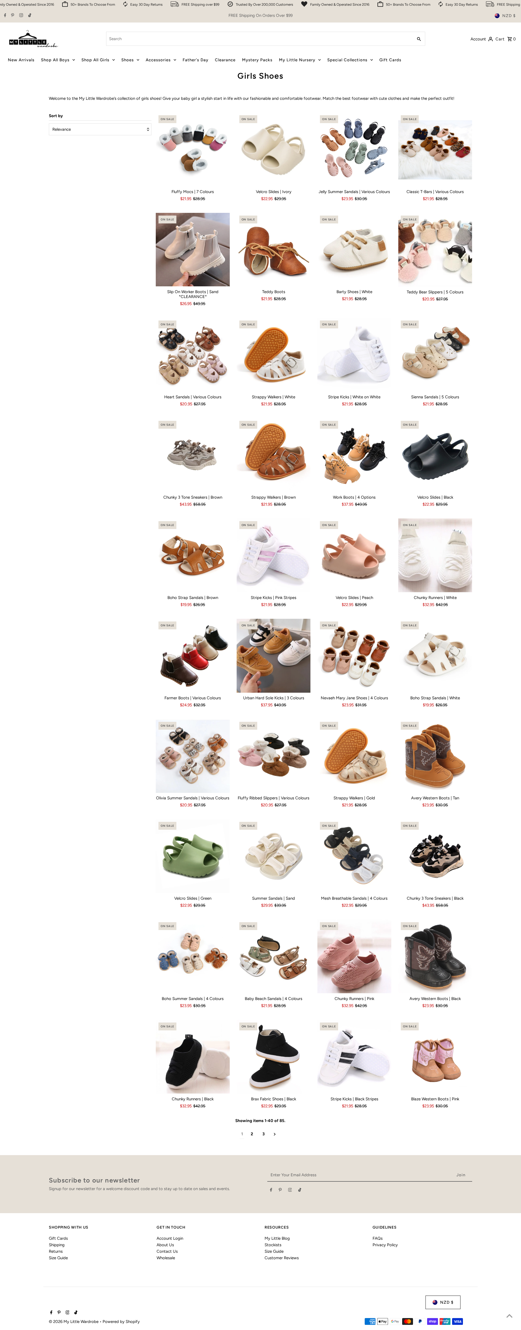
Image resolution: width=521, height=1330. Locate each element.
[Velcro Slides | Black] (435, 455)
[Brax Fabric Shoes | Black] (274, 1057)
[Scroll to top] (509, 1316)
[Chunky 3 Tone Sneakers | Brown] (193, 455)
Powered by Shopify (121, 1321)
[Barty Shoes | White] (354, 250)
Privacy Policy (385, 1244)
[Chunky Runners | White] (435, 555)
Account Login (170, 1238)
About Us (165, 1244)
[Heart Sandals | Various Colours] (193, 355)
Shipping (57, 1244)
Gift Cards (58, 1238)
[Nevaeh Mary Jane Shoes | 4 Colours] (354, 656)
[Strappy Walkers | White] (274, 355)
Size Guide (58, 1257)
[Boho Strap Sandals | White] (435, 656)
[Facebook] (4, 15)
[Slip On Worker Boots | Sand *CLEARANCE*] (193, 250)
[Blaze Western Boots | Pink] (435, 1057)
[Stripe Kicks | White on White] (354, 355)
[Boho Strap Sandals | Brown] (193, 555)
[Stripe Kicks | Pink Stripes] (274, 555)
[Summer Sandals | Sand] (274, 856)
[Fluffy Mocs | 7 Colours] (193, 150)
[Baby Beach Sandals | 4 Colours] (274, 956)
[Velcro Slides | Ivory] (274, 150)
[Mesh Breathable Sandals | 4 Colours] (354, 856)
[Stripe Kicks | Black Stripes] (354, 1057)
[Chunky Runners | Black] (193, 1057)
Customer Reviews (282, 1257)
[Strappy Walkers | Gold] (354, 756)
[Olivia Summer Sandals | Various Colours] (193, 756)
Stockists (273, 1244)
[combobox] (259, 39)
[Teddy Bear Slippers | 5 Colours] (435, 250)
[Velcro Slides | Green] (193, 856)
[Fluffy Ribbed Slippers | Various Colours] (274, 756)
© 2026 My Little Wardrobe (74, 1321)
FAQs (378, 1238)
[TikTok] (29, 15)
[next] (274, 1134)
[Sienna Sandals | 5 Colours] (435, 355)
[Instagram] (20, 15)
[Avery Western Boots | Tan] (435, 756)
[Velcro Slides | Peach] (354, 555)
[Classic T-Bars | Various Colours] (435, 150)
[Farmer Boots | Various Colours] (193, 656)
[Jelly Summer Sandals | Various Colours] (354, 150)
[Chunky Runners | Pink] (354, 956)
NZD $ (509, 15)
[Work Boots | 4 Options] (354, 455)
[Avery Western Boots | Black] (435, 956)
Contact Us (167, 1251)
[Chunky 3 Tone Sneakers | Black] (435, 856)
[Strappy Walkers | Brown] (274, 455)
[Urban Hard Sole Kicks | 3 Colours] (274, 656)
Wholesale (166, 1257)
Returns (56, 1251)
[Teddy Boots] (274, 250)
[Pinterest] (12, 15)
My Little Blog (277, 1238)
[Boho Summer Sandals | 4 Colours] (193, 956)
